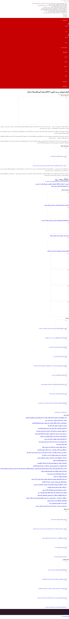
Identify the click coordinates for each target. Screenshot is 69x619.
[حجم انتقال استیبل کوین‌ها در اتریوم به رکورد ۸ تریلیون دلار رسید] (58, 218)
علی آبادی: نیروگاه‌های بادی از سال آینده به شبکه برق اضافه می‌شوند (54, 538)
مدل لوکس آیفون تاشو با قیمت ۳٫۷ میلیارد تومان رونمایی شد (56, 607)
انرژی (66, 42)
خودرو (66, 61)
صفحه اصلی (64, 14)
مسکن (65, 56)
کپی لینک (56, 180)
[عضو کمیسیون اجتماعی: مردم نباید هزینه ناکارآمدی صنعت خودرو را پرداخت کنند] (61, 401)
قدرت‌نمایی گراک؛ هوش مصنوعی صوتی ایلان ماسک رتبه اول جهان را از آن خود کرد (52, 597)
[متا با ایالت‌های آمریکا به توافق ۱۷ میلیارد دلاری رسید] (62, 568)
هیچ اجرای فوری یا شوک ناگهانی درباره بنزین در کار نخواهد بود (56, 337)
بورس (66, 75)
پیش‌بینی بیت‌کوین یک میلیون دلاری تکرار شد (59, 6)
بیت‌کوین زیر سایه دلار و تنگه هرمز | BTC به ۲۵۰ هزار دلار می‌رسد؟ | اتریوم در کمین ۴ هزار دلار (49, 165)
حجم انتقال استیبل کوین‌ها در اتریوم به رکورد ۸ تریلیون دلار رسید (55, 220)
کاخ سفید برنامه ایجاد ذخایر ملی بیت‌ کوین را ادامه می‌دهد (57, 205)
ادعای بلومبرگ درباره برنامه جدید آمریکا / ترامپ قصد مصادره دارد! (55, 12)
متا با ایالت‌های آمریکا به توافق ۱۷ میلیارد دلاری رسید (57, 11)
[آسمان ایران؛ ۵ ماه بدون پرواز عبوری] (61, 355)
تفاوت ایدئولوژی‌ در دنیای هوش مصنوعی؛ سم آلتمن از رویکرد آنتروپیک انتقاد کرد (52, 588)
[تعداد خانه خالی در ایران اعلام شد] (61, 411)
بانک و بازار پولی (64, 47)
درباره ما (65, 15)
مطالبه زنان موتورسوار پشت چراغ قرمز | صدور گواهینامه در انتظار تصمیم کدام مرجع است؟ (50, 365)
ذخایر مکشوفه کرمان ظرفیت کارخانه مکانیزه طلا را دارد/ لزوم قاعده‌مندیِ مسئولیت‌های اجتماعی (49, 3)
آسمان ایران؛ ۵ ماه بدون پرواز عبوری (60, 356)
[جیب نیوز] (67, 25)
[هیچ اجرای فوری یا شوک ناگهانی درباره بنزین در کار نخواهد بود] (61, 336)
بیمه (66, 71)
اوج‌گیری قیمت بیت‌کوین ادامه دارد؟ (60, 556)
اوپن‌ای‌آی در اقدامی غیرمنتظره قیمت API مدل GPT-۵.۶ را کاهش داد (54, 579)
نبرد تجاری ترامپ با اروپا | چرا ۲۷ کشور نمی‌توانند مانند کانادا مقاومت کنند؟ (53, 9)
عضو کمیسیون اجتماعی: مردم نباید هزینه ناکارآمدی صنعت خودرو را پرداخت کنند (52, 402)
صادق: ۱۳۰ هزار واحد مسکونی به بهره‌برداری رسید (58, 4)
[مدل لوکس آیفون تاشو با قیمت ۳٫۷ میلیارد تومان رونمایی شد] (62, 606)
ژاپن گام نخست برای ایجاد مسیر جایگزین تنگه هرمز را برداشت (56, 10)
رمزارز (56, 179)
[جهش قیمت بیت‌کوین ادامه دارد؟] (62, 546)
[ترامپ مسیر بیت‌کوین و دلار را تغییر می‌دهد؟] (58, 233)
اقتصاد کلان (65, 52)
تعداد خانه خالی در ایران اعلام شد (61, 412)
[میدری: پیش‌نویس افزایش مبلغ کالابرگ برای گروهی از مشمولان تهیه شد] (61, 383)
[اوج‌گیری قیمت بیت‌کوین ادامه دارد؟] (62, 555)
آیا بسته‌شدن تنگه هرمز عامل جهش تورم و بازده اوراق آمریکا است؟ (55, 7)
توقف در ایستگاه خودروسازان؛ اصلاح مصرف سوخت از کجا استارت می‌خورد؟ (53, 328)
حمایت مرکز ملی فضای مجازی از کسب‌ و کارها (58, 393)
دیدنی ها (65, 66)
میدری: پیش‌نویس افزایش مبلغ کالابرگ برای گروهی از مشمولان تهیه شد (54, 384)
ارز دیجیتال (66, 179)
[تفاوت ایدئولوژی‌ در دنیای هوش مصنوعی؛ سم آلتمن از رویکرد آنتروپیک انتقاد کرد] (62, 587)
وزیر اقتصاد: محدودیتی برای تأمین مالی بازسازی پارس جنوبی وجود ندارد (54, 8)
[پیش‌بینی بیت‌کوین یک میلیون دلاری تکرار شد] (60, 155)
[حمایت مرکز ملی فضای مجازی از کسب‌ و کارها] (61, 392)
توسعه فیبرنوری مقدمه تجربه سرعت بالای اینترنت (58, 347)
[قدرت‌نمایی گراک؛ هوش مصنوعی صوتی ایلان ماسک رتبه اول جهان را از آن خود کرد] (62, 596)
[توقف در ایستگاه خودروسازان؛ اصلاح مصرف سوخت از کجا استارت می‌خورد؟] (61, 327)
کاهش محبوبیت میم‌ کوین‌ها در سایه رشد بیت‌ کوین (58, 251)
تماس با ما (65, 16)
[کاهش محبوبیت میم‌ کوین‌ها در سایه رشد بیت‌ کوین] (58, 248)
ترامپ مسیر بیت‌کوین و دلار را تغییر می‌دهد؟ (59, 235)
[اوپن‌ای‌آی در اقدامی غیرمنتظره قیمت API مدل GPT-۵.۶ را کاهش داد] (62, 578)
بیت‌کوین (60, 179)
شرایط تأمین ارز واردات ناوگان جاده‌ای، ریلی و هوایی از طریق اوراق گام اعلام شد (52, 5)
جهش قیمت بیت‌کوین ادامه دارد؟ (61, 547)
